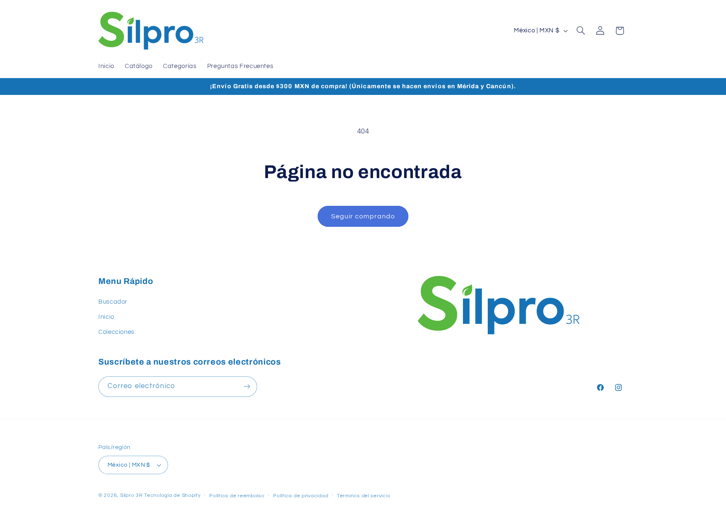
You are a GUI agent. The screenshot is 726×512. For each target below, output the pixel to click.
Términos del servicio (363, 496)
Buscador (112, 302)
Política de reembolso (236, 496)
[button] (581, 30)
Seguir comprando (363, 216)
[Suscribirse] (247, 386)
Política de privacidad (300, 496)
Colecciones (116, 332)
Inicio (106, 317)
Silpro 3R (131, 495)
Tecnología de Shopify (172, 495)
